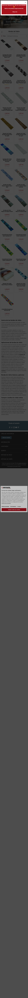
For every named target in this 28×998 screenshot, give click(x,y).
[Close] (25, 2)
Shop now (15, 11)
